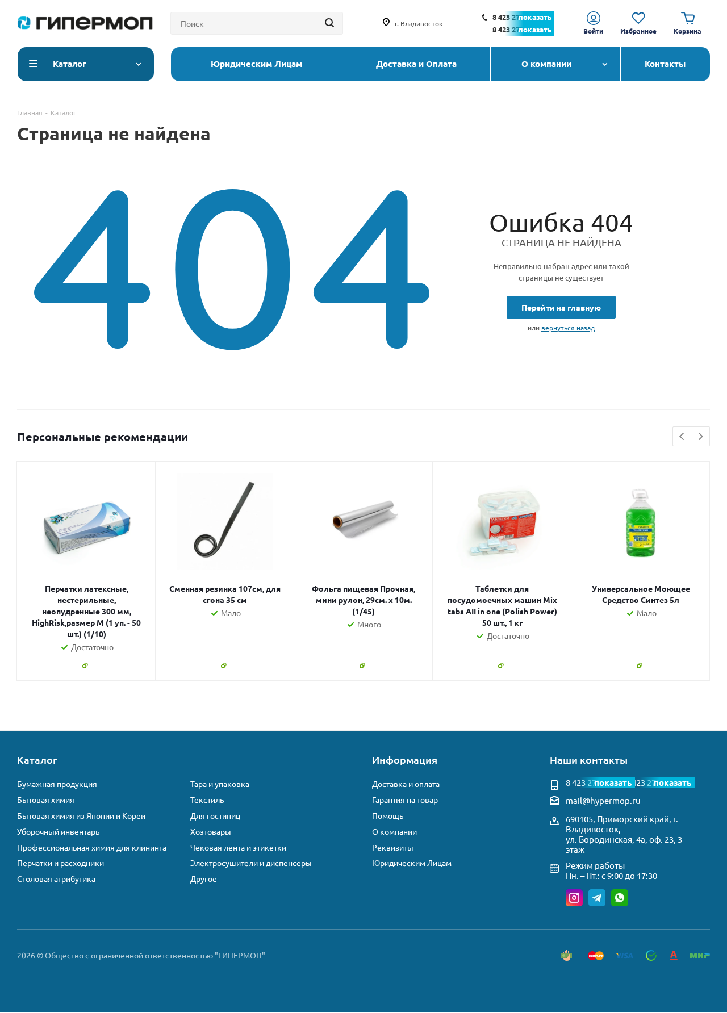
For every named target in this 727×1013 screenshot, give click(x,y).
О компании (394, 831)
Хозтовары (210, 831)
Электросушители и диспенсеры (251, 863)
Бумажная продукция (57, 784)
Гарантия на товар (405, 800)
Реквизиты (392, 847)
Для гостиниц (215, 816)
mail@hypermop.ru (603, 800)
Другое (203, 879)
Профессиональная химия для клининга (91, 847)
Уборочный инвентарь (58, 831)
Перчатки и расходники (60, 863)
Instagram (574, 897)
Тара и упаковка (219, 784)
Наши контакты (589, 759)
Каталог (37, 759)
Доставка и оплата (406, 784)
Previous (682, 437)
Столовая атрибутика (56, 879)
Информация (404, 759)
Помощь (387, 816)
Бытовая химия (45, 800)
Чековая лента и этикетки (238, 847)
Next (700, 437)
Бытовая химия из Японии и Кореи (81, 816)
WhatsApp (619, 897)
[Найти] (329, 23)
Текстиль (207, 800)
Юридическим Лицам (412, 863)
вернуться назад (568, 327)
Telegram (596, 897)
